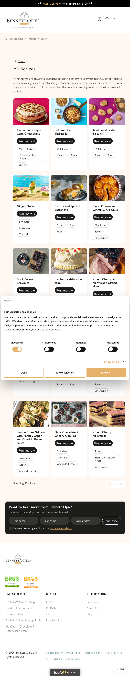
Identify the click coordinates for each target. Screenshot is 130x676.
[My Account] (99, 19)
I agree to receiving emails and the (42, 528)
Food (110, 155)
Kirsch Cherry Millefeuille (102, 434)
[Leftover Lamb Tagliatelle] (69, 111)
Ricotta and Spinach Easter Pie (68, 208)
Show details (112, 361)
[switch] (49, 349)
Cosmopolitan (14, 614)
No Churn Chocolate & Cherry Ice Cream (19, 628)
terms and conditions (61, 528)
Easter (44, 38)
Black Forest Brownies (25, 281)
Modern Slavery (54, 652)
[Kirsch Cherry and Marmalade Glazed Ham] (107, 261)
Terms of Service (113, 652)
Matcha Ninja (54, 620)
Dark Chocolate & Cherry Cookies (67, 434)
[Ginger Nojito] (31, 188)
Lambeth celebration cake (68, 281)
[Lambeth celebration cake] (69, 261)
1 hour (98, 451)
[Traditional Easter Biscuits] (107, 111)
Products (92, 602)
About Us (93, 608)
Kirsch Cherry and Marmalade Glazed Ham (105, 282)
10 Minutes (25, 458)
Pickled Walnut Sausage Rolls (23, 620)
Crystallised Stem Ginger (28, 156)
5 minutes (24, 221)
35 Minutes (100, 149)
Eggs (72, 225)
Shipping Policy (92, 652)
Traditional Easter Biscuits (104, 131)
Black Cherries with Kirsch (105, 458)
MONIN (51, 608)
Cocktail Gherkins (28, 471)
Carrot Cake (25, 149)
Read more (25, 141)
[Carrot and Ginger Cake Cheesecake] (31, 111)
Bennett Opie (16, 38)
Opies (49, 602)
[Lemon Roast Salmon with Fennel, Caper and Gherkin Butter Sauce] (31, 414)
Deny (24, 372)
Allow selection (65, 372)
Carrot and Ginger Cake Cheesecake (29, 131)
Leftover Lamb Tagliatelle (64, 131)
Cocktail (23, 234)
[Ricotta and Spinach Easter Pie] (69, 188)
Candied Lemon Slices (18, 608)
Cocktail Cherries (66, 464)
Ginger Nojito (26, 206)
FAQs (90, 614)
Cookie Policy (73, 659)
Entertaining (101, 238)
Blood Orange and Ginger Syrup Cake (105, 208)
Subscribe (112, 520)
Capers (60, 155)
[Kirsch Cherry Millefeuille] (107, 414)
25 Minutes (63, 149)
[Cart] (115, 19)
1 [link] (109, 484)
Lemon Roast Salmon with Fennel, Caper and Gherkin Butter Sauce (31, 437)
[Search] (107, 19)
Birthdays (62, 451)
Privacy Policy (73, 652)
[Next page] (121, 484)
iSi (47, 614)
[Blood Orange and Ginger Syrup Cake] (107, 188)
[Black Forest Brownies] (31, 261)
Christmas (24, 228)
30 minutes (100, 225)
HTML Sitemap (54, 659)
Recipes (32, 38)
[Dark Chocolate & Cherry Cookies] (69, 414)
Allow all (106, 372)
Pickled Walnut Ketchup (20, 602)
